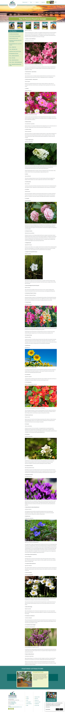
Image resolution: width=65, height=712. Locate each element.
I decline (57, 709)
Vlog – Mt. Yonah (12, 57)
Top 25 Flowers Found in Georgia (14, 36)
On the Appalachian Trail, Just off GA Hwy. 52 (15, 44)
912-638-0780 (13, 701)
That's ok (61, 709)
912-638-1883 (12, 703)
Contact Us (43, 2)
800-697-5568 (14, 702)
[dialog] (54, 706)
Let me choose (48, 709)
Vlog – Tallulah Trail (12, 47)
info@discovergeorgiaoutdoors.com (15, 706)
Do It (27, 700)
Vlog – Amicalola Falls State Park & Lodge (15, 65)
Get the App (37, 705)
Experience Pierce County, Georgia (15, 51)
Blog (31, 2)
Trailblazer (37, 703)
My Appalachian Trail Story (13, 53)
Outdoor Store (37, 696)
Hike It (27, 698)
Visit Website (35, 679)
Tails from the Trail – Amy (13, 38)
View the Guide (37, 701)
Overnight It (28, 701)
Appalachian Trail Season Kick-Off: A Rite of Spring (15, 41)
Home (27, 696)
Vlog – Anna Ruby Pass (13, 49)
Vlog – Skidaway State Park (14, 55)
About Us (37, 2)
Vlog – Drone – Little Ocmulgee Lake (15, 62)
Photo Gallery (28, 703)
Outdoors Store (25, 2)
